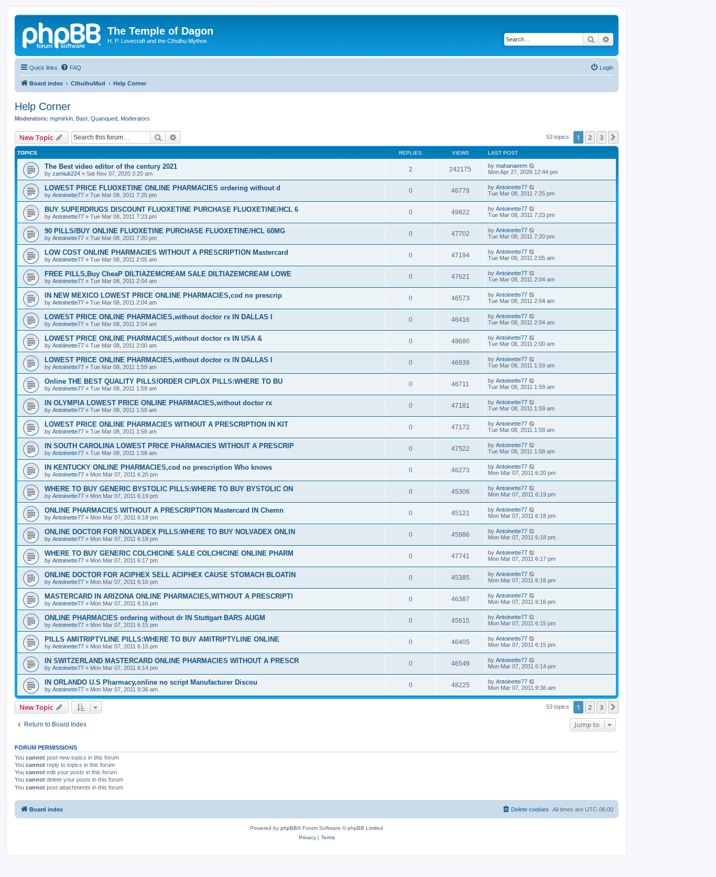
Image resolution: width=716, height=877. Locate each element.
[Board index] (62, 34)
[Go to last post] (532, 166)
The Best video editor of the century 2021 (111, 166)
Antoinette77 (68, 195)
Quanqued (104, 118)
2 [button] (590, 137)
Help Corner (43, 106)
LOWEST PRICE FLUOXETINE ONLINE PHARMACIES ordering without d (162, 188)
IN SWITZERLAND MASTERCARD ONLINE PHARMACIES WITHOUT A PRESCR (172, 661)
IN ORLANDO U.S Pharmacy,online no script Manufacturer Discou (151, 682)
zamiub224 (66, 173)
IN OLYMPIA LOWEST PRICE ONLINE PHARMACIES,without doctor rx (158, 403)
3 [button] (601, 137)
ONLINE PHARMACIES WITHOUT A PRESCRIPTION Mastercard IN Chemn (164, 510)
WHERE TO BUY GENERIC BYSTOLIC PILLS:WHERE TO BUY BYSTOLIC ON (169, 489)
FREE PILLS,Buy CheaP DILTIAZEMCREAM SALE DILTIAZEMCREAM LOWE (168, 274)
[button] (613, 137)
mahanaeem (511, 166)
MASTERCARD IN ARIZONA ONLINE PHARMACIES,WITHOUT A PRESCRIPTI (169, 596)
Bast (82, 118)
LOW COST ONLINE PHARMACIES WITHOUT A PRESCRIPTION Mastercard (166, 252)
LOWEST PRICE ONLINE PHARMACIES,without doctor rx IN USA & (153, 338)
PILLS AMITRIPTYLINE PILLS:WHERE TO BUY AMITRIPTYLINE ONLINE (162, 639)
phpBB (288, 828)
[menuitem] (70, 67)
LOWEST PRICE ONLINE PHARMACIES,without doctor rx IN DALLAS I (159, 317)
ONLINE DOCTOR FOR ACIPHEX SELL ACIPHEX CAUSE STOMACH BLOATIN (170, 575)
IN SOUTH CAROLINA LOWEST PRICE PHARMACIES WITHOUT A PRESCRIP (169, 446)
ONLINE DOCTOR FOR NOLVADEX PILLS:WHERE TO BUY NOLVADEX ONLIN (170, 532)
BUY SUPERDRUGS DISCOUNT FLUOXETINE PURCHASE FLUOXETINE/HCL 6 (171, 209)
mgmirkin (61, 118)
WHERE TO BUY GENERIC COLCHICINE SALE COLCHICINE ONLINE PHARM (169, 553)
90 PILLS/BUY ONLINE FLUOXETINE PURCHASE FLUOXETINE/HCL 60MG (165, 231)
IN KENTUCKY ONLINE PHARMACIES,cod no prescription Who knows (158, 467)
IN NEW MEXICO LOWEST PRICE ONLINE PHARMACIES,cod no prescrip (163, 295)
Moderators (135, 118)
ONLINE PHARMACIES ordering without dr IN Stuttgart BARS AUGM (155, 618)
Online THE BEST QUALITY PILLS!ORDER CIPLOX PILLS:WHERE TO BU (164, 381)
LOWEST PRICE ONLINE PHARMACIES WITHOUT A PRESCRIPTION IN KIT (166, 424)
